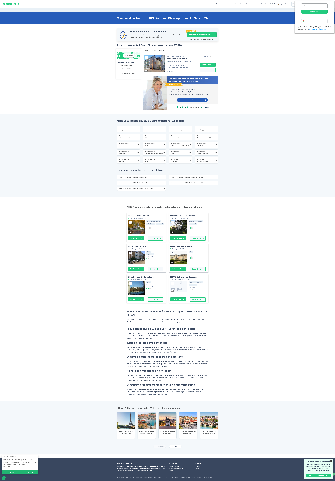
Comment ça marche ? (175, 466)
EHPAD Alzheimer (125, 68)
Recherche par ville (129, 73)
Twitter (197, 468)
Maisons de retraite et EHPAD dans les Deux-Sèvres (136, 188)
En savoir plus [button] (207, 70)
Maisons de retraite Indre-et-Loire (53, 10)
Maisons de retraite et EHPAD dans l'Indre (133, 177)
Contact (171, 470)
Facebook (198, 466)
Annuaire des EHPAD (268, 4)
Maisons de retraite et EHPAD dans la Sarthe (133, 183)
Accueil (5, 10)
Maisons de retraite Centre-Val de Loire (31, 10)
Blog (196, 470)
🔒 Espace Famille (284, 4)
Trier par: (146, 50)
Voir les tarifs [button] (207, 65)
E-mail (305, 6)
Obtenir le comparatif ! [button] (198, 34)
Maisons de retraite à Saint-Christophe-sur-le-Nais (77, 10)
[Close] (330, 461)
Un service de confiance (176, 468)
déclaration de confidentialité (317, 29)
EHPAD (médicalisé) (125, 65)
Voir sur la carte (128, 55)
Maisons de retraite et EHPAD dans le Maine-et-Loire (188, 183)
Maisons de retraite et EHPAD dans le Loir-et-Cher (187, 177)
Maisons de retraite (14, 10)
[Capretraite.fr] (11, 4)
